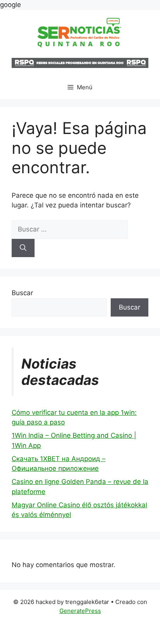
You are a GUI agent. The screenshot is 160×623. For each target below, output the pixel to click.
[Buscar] (23, 248)
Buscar (22, 293)
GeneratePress (80, 610)
